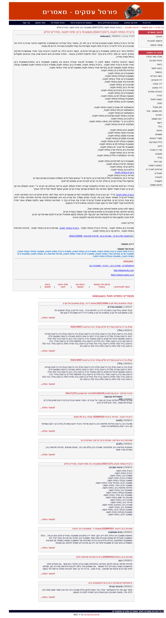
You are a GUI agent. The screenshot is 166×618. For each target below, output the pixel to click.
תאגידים (158, 173)
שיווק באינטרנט (91, 614)
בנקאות (158, 72)
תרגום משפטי (156, 185)
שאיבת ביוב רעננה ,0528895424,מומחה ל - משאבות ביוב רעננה (102, 528)
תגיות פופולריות (58, 23)
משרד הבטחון (156, 138)
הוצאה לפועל (156, 99)
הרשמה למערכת (154, 41)
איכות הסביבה (131, 27)
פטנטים (158, 154)
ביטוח (159, 64)
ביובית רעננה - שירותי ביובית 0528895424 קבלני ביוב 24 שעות (103, 417)
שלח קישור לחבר (63, 285)
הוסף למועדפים (122, 287)
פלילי (159, 158)
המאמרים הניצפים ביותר (81, 23)
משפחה (158, 134)
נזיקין (160, 146)
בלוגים (119, 420)
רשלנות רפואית (155, 165)
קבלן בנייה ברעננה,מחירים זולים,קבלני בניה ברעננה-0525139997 (101, 327)
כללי (160, 126)
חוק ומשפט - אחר (154, 111)
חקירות (159, 115)
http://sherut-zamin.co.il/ (122, 275)
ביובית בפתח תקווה (124, 172)
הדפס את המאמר (80, 285)
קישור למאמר (47, 285)
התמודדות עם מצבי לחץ (113, 398)
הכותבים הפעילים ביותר (108, 23)
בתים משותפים (115, 532)
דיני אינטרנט (156, 80)
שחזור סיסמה (156, 45)
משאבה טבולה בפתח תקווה (31, 251)
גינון (120, 560)
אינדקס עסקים (130, 23)
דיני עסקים (157, 88)
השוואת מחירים (115, 307)
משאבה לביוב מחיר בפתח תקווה (78, 254)
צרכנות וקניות (115, 586)
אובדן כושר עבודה (154, 56)
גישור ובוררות (156, 76)
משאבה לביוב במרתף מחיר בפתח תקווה (114, 254)
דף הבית (146, 23)
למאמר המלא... (47, 317)
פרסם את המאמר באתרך (101, 285)
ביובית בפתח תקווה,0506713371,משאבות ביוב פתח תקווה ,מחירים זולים (98, 464)
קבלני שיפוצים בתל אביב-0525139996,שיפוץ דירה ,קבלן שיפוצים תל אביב (97, 303)
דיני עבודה (157, 84)
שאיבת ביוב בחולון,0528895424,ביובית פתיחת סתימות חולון (104, 557)
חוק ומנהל (157, 107)
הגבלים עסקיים (155, 91)
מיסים (159, 130)
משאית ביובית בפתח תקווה (58, 251)
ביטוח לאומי (156, 68)
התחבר (159, 36)
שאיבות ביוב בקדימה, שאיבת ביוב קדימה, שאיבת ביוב (106, 440)
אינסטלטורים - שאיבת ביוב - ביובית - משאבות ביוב (111, 265)
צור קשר (26, 23)
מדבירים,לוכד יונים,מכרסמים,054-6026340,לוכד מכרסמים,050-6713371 (98, 393)
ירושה (159, 123)
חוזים (159, 103)
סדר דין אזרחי (156, 150)
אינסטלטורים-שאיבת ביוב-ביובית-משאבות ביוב (110, 583)
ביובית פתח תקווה (125, 194)
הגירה (159, 95)
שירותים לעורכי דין (154, 169)
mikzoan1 (105, 36)
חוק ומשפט (147, 27)
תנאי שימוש (40, 23)
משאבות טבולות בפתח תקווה (107, 256)
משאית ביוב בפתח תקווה (84, 251)
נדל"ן (119, 330)
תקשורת (158, 181)
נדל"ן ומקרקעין (155, 142)
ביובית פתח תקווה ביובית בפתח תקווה (115, 251)
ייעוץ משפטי (156, 119)
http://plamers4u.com (124, 270)
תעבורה (158, 177)
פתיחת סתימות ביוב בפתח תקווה (46, 254)
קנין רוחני (158, 161)
